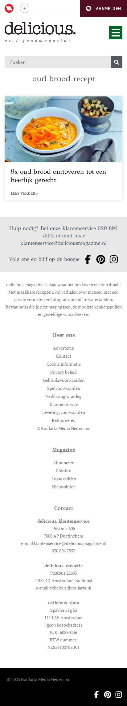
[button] (103, 8)
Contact (63, 356)
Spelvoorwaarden (63, 388)
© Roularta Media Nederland (64, 428)
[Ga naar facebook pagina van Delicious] (86, 259)
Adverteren (63, 348)
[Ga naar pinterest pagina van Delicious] (98, 259)
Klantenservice (64, 404)
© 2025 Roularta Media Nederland (39, 679)
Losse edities (63, 479)
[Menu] (115, 32)
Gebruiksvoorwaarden (63, 380)
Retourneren (64, 420)
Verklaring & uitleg (63, 396)
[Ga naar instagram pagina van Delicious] (111, 259)
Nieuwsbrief (63, 487)
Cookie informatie (64, 364)
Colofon (63, 471)
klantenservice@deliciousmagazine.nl (63, 243)
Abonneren (63, 463)
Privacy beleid (63, 372)
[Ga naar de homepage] (40, 28)
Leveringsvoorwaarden (63, 412)
